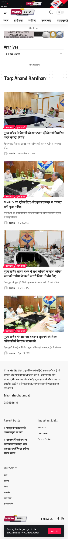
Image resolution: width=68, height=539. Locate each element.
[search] (51, 12)
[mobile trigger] (7, 12)
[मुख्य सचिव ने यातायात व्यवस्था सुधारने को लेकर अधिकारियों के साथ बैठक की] (34, 314)
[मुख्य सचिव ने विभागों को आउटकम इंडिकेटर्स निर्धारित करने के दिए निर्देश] (34, 110)
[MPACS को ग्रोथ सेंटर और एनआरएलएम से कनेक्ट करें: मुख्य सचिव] (34, 179)
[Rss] (62, 518)
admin (12, 153)
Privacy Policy (14, 532)
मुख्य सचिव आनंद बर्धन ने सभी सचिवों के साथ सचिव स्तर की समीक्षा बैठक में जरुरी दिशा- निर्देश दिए (32, 273)
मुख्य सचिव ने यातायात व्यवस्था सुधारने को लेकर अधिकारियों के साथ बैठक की (30, 338)
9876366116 (11, 402)
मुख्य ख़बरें (21, 127)
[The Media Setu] (22, 12)
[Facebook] (58, 518)
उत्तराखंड (9, 127)
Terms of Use (32, 532)
